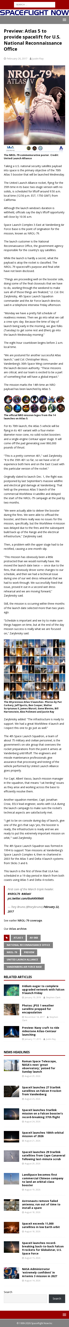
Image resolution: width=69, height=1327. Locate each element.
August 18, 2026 (32, 1212)
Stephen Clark (53, 997)
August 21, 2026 (32, 1140)
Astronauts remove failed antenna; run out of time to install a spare (41, 1204)
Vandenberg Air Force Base (24, 966)
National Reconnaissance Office (28, 945)
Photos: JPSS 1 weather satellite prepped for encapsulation (38, 1009)
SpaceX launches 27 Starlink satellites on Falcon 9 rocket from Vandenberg (41, 1091)
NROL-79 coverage (30, 920)
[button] (63, 20)
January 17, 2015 (33, 1039)
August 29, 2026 (32, 1076)
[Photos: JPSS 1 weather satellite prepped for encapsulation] (11, 1009)
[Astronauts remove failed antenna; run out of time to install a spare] (11, 1205)
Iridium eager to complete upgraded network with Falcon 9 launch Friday (43, 989)
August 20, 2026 (32, 1163)
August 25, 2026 (32, 1098)
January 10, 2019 (33, 997)
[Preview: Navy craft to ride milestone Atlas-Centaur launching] (11, 1032)
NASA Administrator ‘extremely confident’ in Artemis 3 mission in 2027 (39, 1272)
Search (8, 1292)
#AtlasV (26, 894)
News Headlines (17, 1052)
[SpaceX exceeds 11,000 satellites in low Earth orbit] (11, 1227)
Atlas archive (17, 929)
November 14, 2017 (34, 1016)
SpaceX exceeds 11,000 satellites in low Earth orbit (41, 1225)
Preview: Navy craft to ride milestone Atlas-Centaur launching (40, 1031)
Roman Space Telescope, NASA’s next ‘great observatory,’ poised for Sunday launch (39, 1066)
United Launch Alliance (22, 959)
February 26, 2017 (17, 58)
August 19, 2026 (32, 1189)
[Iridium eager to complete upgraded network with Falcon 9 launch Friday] (11, 990)
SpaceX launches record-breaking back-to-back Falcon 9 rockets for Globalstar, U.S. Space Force (43, 1248)
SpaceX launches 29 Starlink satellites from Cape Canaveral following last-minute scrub (43, 1155)
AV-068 (34, 937)
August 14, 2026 (32, 1280)
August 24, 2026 (32, 1121)
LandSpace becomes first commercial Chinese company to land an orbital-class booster (42, 1180)
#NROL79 (14, 894)
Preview (29, 952)
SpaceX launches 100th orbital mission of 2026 (43, 1134)
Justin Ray (38, 58)
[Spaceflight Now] (34, 13)
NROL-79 (12, 952)
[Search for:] (34, 4)
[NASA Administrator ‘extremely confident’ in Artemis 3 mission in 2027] (11, 1273)
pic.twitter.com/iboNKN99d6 (26, 898)
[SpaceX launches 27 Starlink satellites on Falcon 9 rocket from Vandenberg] (11, 1091)
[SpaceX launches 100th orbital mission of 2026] (11, 1136)
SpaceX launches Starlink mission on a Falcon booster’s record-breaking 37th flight (42, 1113)
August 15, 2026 (32, 1257)
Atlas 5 (18, 937)
